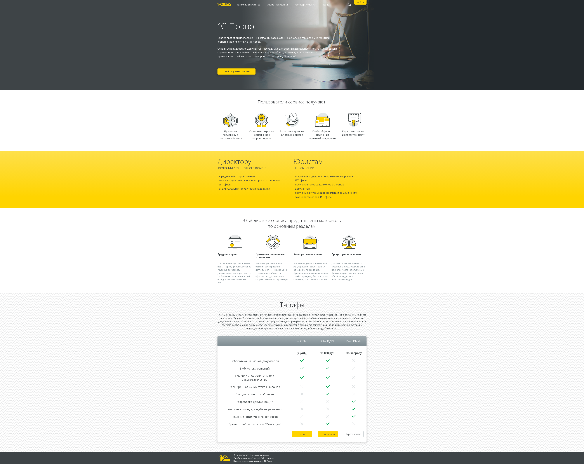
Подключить (328, 434)
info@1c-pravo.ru (267, 458)
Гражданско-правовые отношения (270, 256)
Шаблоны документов (248, 4)
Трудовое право (227, 254)
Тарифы (325, 4)
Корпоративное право (308, 254)
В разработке (353, 434)
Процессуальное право (346, 254)
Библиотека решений (277, 4)
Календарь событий (305, 4)
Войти (301, 434)
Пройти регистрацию (236, 71)
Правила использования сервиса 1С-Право (253, 461)
